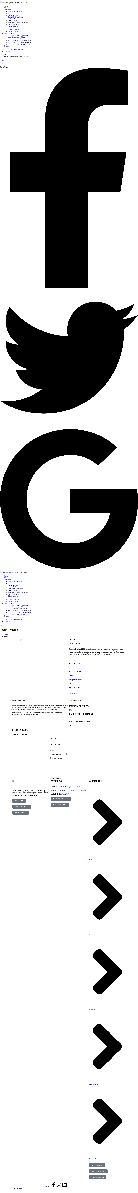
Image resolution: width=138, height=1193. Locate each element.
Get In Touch (73, 693)
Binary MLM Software (15, 50)
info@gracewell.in (10, 55)
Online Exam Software (15, 48)
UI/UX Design (13, 20)
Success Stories (9, 33)
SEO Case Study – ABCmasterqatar (19, 40)
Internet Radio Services (15, 24)
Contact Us (7, 51)
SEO (9, 13)
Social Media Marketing (15, 17)
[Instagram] (59, 1184)
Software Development (15, 19)
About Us (7, 8)
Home (6, 6)
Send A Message (56, 778)
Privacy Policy (93, 1183)
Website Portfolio (13, 30)
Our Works (7, 28)
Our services (8, 10)
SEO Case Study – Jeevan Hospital (19, 42)
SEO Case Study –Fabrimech (17, 39)
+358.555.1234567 (75, 687)
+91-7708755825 (68, 790)
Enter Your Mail (55, 744)
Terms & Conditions (105, 1183)
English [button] (2, 60)
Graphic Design (13, 31)
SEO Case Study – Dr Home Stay (19, 44)
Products (7, 46)
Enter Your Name (55, 738)
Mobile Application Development (18, 22)
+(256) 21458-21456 (75, 672)
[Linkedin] (64, 1184)
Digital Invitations (13, 26)
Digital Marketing (13, 15)
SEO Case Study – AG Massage (18, 35)
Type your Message (56, 758)
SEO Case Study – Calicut (16, 37)
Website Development (15, 11)
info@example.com (75, 680)
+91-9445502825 (80, 790)
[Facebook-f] (53, 1184)
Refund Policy (118, 1183)
